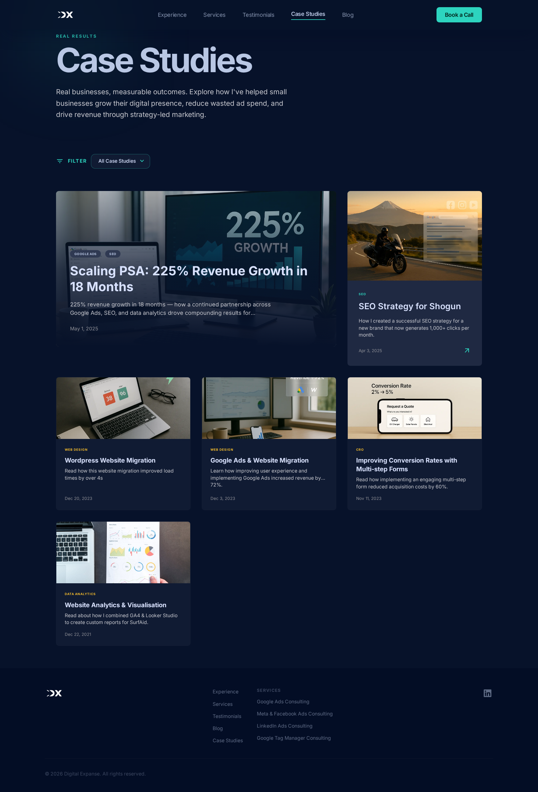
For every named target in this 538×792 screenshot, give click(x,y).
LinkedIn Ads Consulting (285, 726)
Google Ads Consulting (283, 702)
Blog (347, 15)
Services (214, 15)
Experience (172, 15)
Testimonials (259, 15)
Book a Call (459, 15)
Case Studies (308, 14)
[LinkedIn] (487, 693)
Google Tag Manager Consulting (294, 738)
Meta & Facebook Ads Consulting (295, 714)
